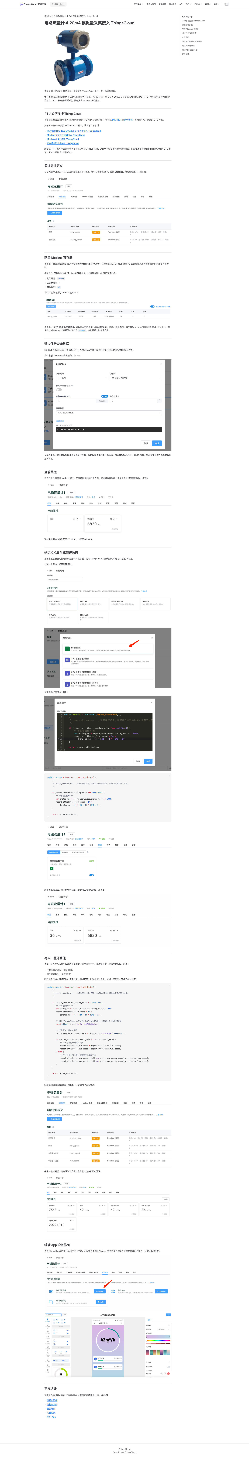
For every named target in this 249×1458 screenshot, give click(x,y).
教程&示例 (48, 16)
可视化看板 (52, 1400)
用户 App (51, 1417)
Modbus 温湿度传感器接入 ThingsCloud (66, 135)
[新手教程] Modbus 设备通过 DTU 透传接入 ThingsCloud (74, 131)
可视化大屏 (52, 1404)
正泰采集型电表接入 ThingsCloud (63, 143)
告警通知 (51, 1408)
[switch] (226, 4)
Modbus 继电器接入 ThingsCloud (63, 139)
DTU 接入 (116, 119)
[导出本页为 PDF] (191, 16)
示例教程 (128, 119)
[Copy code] (167, 777)
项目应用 (51, 1412)
